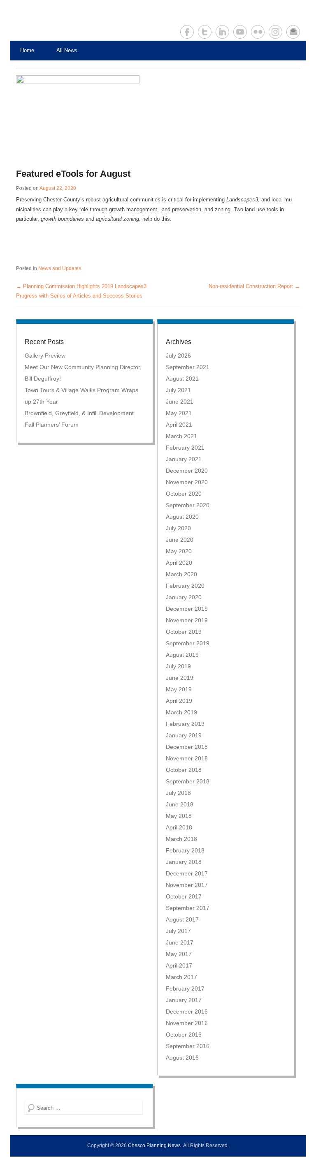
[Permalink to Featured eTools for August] (155, 117)
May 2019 (179, 689)
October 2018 (184, 770)
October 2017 (184, 896)
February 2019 (185, 724)
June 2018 (179, 804)
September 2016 (187, 1046)
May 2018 (179, 816)
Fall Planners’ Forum (52, 424)
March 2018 (181, 839)
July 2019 (178, 666)
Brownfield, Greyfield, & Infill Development (79, 413)
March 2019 (181, 712)
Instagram (275, 32)
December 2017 (187, 873)
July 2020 (178, 528)
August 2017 (182, 919)
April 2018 (179, 827)
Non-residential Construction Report (254, 286)
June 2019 (179, 677)
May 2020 (179, 551)
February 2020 (185, 585)
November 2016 (187, 1023)
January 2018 (184, 862)
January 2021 (184, 459)
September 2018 (187, 781)
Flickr (258, 32)
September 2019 (187, 643)
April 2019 (179, 700)
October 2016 (184, 1034)
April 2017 (179, 965)
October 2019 (184, 631)
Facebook (187, 32)
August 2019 (182, 654)
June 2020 (179, 539)
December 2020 (187, 470)
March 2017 (181, 977)
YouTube (240, 32)
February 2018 (185, 850)
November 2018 (187, 758)
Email (293, 32)
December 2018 (187, 747)
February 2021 (185, 447)
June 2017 (179, 942)
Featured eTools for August (73, 174)
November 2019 (187, 620)
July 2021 (178, 390)
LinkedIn (222, 32)
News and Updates (59, 268)
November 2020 (187, 482)
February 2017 (185, 988)
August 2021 (182, 378)
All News (66, 50)
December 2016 (187, 1011)
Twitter (204, 32)
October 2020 (184, 493)
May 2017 (179, 954)
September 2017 (187, 908)
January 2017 (184, 1000)
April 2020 (179, 562)
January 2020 (184, 597)
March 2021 (181, 436)
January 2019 (184, 735)
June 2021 (179, 401)
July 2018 (178, 793)
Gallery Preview (45, 355)
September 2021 (187, 367)
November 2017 (187, 885)
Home (27, 50)
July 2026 (178, 355)
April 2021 (179, 424)
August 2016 (182, 1057)
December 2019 (187, 608)
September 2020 (187, 505)
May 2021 (179, 413)
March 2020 (181, 574)
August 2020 (182, 516)
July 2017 (178, 931)
